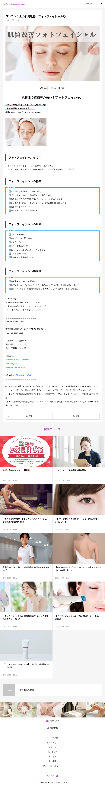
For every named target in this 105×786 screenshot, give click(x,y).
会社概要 (52, 761)
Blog (19, 20)
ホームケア (52, 752)
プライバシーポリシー (52, 766)
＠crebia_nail (11, 363)
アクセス (52, 756)
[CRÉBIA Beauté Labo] (14, 4)
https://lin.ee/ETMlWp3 (21, 375)
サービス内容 (52, 738)
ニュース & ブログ (52, 743)
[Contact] (57, 775)
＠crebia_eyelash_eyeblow (17, 360)
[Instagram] (47, 775)
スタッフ (52, 747)
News (15, 481)
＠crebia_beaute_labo (15, 367)
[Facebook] (52, 775)
